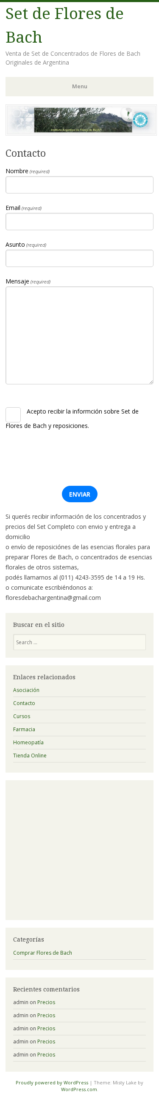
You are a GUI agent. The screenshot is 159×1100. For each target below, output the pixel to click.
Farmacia (24, 729)
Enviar (79, 494)
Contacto (24, 703)
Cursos (21, 716)
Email (24, 208)
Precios (46, 1002)
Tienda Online (30, 755)
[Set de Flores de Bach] (81, 133)
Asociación (26, 690)
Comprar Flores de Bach (42, 952)
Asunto (26, 245)
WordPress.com (79, 1089)
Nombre (28, 171)
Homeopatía (28, 742)
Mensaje (28, 281)
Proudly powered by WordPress (52, 1082)
